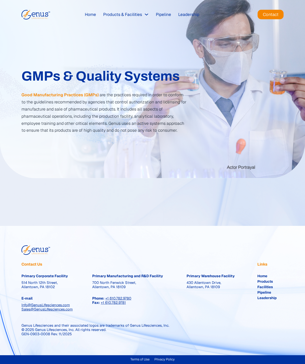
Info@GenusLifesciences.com (45, 305)
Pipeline (163, 14)
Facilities (265, 287)
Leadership (188, 14)
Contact (271, 14)
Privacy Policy (164, 359)
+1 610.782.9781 (113, 302)
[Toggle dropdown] (146, 14)
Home (90, 14)
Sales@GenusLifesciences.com (47, 309)
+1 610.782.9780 (118, 298)
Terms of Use (140, 359)
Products (265, 281)
